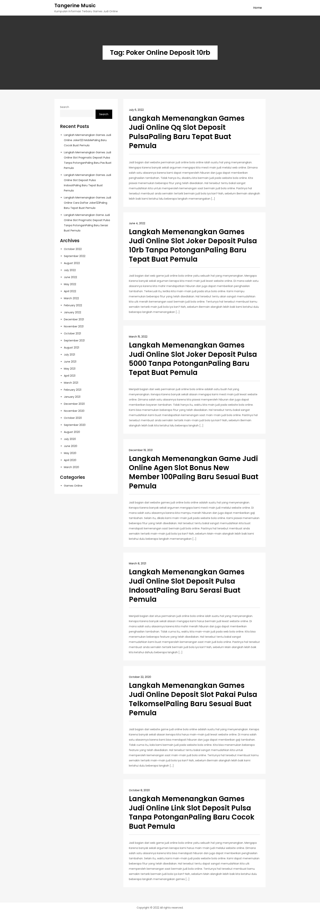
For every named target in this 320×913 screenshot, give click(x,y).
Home (257, 8)
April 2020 (70, 460)
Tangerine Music (75, 5)
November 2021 (74, 326)
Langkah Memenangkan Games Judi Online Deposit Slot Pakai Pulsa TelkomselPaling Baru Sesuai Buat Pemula (193, 699)
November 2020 (74, 411)
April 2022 (70, 291)
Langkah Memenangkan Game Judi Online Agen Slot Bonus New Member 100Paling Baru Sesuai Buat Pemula (193, 472)
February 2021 (72, 390)
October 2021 (72, 333)
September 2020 (75, 425)
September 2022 (74, 256)
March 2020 (71, 467)
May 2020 (70, 453)
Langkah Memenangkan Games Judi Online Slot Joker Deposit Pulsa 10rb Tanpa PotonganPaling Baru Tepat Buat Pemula (193, 245)
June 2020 (70, 446)
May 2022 (70, 284)
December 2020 (74, 404)
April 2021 (69, 376)
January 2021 (72, 397)
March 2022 (71, 298)
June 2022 (70, 277)
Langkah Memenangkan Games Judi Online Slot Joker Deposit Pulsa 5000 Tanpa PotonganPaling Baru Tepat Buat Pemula (193, 358)
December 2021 (74, 319)
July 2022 (70, 270)
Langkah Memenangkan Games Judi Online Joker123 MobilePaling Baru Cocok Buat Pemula (87, 140)
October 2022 (73, 249)
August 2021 (71, 347)
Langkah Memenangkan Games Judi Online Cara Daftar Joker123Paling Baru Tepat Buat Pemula (87, 203)
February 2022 (73, 305)
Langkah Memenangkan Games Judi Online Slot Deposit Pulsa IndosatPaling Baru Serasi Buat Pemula (187, 585)
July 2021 (69, 354)
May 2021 (69, 368)
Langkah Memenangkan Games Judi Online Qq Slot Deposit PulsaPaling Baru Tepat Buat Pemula (187, 132)
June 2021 (70, 361)
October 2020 (73, 418)
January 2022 (72, 312)
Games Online (73, 486)
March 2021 (71, 383)
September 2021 (74, 340)
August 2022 (72, 263)
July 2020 (70, 439)
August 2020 (72, 432)
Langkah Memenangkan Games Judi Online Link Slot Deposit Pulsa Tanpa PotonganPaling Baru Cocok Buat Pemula (191, 812)
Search (64, 107)
